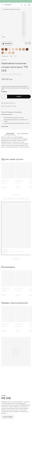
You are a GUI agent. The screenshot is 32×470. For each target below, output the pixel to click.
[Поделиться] (26, 43)
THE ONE (3, 60)
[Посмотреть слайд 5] (17, 38)
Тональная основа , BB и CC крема (11, 9)
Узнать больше (4, 126)
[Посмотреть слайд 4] (14, 38)
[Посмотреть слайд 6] (21, 38)
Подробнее (4, 91)
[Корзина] (29, 5)
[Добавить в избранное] (29, 43)
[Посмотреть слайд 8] (28, 38)
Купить (19, 96)
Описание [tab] (10, 133)
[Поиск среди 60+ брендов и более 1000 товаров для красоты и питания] (21, 5)
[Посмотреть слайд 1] (3, 38)
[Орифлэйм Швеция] (8, 5)
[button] (2, 49)
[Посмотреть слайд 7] (24, 38)
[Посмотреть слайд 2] (7, 38)
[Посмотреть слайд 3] (10, 38)
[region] (16, 26)
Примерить (8, 43)
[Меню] (2, 5)
